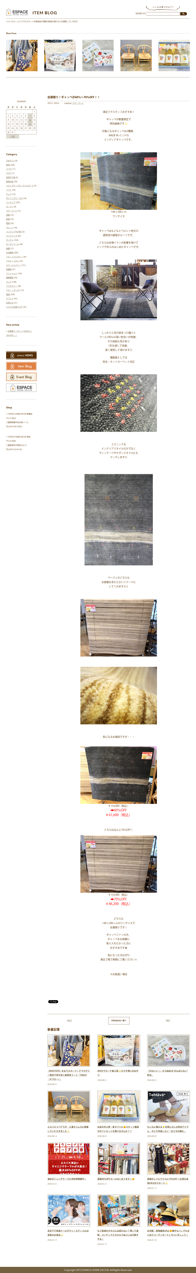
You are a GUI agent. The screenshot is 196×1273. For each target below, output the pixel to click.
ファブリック (11, 236)
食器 (8, 248)
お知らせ (9, 303)
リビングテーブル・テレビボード (20, 186)
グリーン (9, 228)
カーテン (9, 206)
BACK (69, 1020)
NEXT (168, 1020)
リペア (9, 169)
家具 (8, 165)
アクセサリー (11, 286)
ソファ (9, 190)
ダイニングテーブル (14, 198)
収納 (8, 215)
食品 (8, 294)
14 (30, 120)
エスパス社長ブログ (14, 307)
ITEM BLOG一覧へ (118, 1020)
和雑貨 (9, 269)
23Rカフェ (10, 161)
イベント (9, 298)
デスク (9, 173)
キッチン (9, 240)
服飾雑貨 (9, 278)
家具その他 (10, 177)
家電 (8, 219)
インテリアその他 (13, 232)
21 (30, 124)
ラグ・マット (78, 103)
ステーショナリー (13, 265)
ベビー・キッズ (12, 290)
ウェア (9, 282)
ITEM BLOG (44, 13)
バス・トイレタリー (14, 257)
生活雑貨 (9, 253)
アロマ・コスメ (12, 261)
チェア (9, 194)
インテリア (10, 202)
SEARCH (140, 13)
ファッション (11, 273)
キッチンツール (12, 244)
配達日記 (9, 181)
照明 (8, 223)
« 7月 (13, 136)
